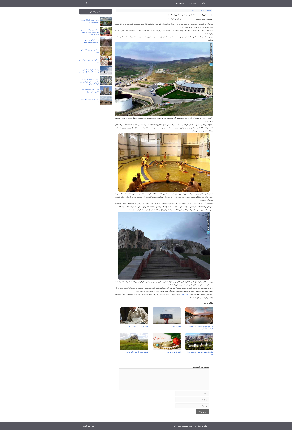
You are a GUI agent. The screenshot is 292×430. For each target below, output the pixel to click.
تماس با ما (177, 426)
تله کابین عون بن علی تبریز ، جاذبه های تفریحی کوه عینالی (201, 327)
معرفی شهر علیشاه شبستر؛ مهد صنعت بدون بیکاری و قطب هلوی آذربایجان (89, 32)
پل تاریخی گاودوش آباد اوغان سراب (90, 100)
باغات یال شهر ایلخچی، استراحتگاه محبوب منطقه (91, 41)
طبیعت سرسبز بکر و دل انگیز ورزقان (137, 352)
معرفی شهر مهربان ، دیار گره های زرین (89, 61)
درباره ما (198, 426)
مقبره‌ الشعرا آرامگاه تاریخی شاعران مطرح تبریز (90, 90)
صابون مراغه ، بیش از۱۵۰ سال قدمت (137, 326)
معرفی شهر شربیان (175, 326)
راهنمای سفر (180, 3)
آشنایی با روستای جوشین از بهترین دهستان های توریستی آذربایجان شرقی (89, 81)
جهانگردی (192, 3)
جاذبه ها (209, 11)
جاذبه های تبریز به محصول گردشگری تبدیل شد (200, 353)
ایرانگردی (203, 3)
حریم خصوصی (187, 426)
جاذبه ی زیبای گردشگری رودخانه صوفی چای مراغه (89, 21)
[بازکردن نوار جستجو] (86, 3)
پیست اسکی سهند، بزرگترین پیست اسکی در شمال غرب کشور (89, 70)
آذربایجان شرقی (195, 11)
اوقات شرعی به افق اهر (174, 352)
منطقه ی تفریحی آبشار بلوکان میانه (90, 51)
